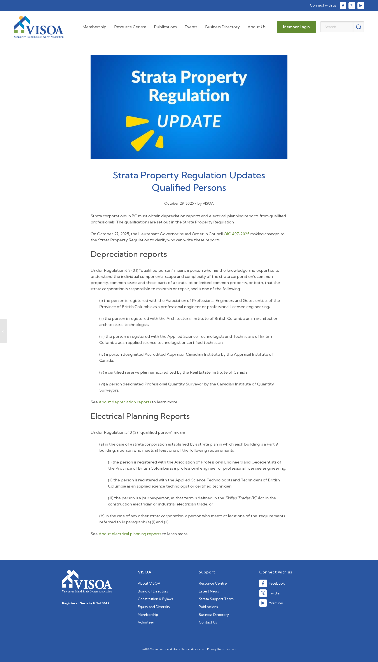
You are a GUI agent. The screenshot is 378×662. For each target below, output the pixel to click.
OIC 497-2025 (236, 233)
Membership (148, 614)
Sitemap (231, 649)
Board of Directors (153, 591)
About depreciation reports (125, 401)
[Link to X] (351, 5)
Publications (208, 607)
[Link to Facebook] (343, 5)
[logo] (39, 27)
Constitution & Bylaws (155, 599)
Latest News (209, 591)
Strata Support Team (216, 599)
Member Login (296, 26)
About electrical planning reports (130, 533)
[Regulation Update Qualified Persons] (189, 109)
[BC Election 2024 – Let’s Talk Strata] (3, 331)
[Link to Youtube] (360, 5)
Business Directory (214, 614)
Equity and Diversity (154, 607)
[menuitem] (94, 26)
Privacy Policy (215, 649)
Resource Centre (213, 583)
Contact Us (208, 622)
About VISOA (149, 583)
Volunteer (146, 622)
